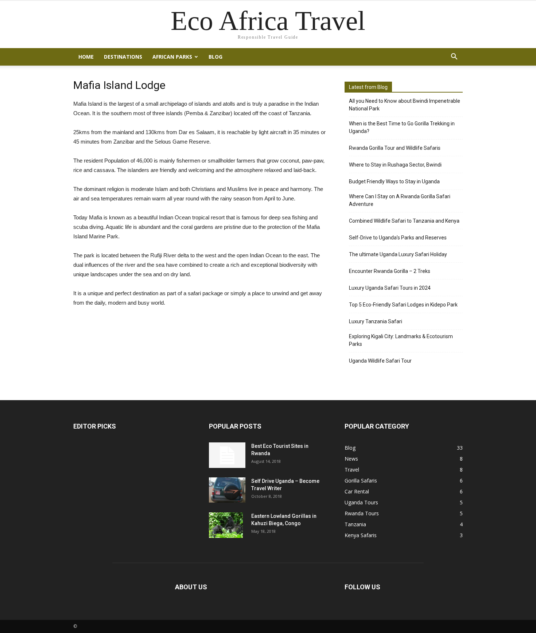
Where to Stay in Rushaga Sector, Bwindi (395, 165)
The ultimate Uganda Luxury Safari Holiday (398, 254)
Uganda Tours (361, 502)
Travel (352, 469)
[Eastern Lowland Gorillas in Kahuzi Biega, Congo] (226, 525)
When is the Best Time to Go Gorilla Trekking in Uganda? (402, 127)
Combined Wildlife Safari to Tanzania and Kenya (404, 221)
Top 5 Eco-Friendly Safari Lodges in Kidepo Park (403, 305)
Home (86, 56)
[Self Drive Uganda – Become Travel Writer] (227, 490)
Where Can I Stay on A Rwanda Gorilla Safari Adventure (399, 200)
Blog (215, 56)
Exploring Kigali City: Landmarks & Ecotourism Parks (401, 340)
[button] (454, 57)
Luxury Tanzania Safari (375, 321)
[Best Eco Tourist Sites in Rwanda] (227, 455)
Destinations (123, 56)
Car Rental (357, 491)
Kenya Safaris (361, 535)
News (351, 458)
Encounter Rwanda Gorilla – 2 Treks (389, 271)
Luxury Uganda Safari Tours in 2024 (390, 288)
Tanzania (355, 524)
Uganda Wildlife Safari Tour (380, 361)
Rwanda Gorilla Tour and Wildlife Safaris (394, 148)
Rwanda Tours (362, 513)
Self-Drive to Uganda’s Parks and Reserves (398, 238)
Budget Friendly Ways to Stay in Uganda (394, 181)
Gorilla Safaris (361, 480)
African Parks (172, 56)
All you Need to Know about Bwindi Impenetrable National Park (404, 105)
